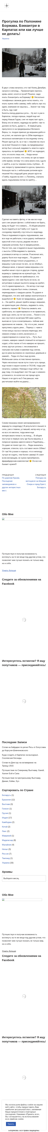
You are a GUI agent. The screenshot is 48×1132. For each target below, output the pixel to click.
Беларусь (6, 795)
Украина (5, 39)
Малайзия (6, 845)
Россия (5, 854)
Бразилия (6, 800)
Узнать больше (9, 570)
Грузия (5, 813)
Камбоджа (6, 822)
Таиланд (6, 858)
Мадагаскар (7, 840)
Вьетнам (6, 804)
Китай (4, 827)
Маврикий (6, 836)
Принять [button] (11, 1124)
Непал (5, 849)
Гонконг (5, 809)
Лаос (4, 831)
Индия (5, 818)
